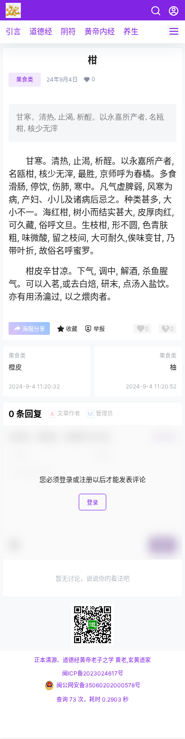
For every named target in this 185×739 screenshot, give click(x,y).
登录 (92, 502)
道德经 (40, 31)
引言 (13, 31)
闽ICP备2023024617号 (92, 673)
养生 (131, 31)
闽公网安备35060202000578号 (98, 685)
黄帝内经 (99, 31)
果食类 (24, 79)
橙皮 (15, 367)
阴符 (68, 31)
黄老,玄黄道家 (132, 660)
